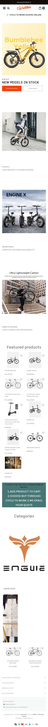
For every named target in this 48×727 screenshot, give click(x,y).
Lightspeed (24, 714)
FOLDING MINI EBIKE (12, 88)
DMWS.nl (35, 714)
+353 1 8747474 (9, 701)
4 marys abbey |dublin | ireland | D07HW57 (16, 707)
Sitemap (24, 716)
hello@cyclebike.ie (10, 704)
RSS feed (41, 714)
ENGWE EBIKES (33, 88)
